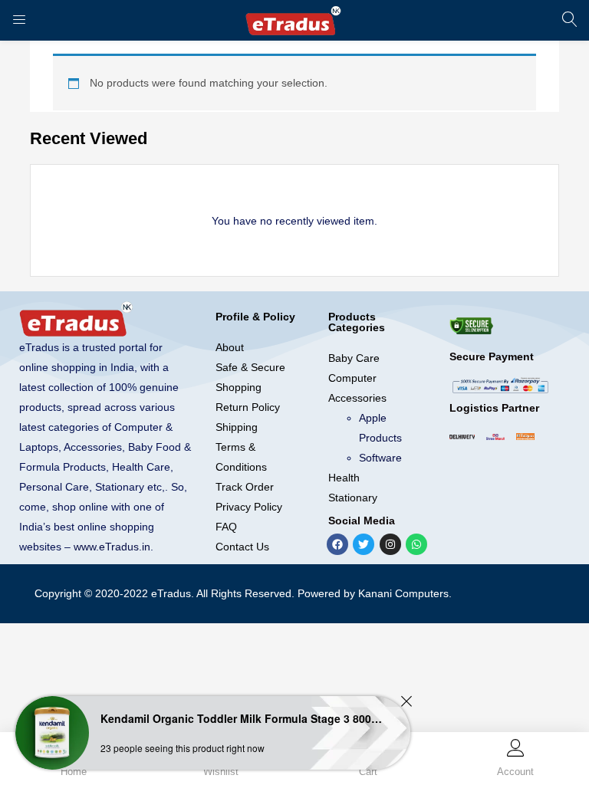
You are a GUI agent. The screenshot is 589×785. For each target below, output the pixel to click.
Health (344, 477)
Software (380, 458)
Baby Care (354, 358)
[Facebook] (337, 544)
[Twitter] (363, 544)
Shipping (237, 427)
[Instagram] (390, 544)
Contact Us (242, 546)
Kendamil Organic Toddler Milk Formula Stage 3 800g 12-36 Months (241, 718)
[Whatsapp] (416, 544)
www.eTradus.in (112, 546)
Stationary (352, 497)
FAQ (226, 527)
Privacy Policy (249, 507)
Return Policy (248, 407)
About (230, 347)
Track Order (245, 487)
